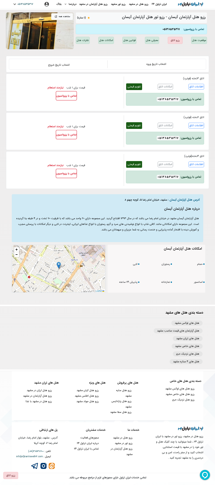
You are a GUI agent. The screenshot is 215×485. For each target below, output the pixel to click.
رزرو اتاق (175, 40)
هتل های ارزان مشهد (187, 339)
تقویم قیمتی (134, 87)
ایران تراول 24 (159, 4)
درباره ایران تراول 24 (88, 443)
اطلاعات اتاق (196, 87)
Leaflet (99, 290)
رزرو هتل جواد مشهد (87, 401)
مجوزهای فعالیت (89, 438)
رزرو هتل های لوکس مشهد (180, 389)
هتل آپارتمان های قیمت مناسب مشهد (178, 331)
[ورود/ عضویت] (46, 4)
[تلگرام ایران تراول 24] (35, 466)
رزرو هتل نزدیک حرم (183, 400)
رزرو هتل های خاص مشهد (180, 394)
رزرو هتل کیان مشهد (88, 390)
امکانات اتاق (165, 87)
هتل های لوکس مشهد (187, 323)
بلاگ (58, 4)
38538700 (38, 451)
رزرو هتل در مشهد (138, 4)
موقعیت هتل (199, 40)
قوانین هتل (129, 40)
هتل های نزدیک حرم (187, 354)
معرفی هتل (152, 40)
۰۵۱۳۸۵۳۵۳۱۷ (25, 4)
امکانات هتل (106, 40)
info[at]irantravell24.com (29, 456)
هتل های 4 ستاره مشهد (186, 362)
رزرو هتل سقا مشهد (121, 412)
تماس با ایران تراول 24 (86, 449)
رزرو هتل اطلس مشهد (87, 396)
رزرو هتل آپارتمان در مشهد (93, 4)
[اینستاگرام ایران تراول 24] (43, 466)
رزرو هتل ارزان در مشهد (39, 390)
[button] (59, 265)
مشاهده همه (64, 16)
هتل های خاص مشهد (187, 346)
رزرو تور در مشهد (124, 443)
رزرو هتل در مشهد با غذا (39, 401)
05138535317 (171, 29)
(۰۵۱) (30, 451)
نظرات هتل (83, 40)
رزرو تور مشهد (118, 4)
